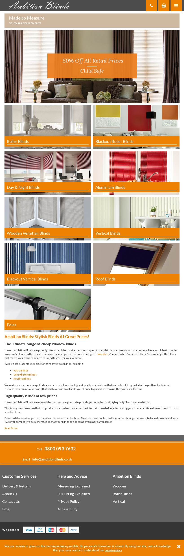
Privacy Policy (68, 501)
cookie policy (113, 550)
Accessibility (67, 509)
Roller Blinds (122, 494)
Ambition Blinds (40, 5)
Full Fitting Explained (73, 494)
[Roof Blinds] (136, 264)
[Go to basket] (163, 5)
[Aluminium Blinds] (136, 172)
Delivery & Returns (16, 486)
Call (56, 449)
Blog (6, 509)
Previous (7, 65)
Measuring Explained (73, 486)
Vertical (119, 501)
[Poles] (47, 310)
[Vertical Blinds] (136, 218)
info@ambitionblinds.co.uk (52, 459)
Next (176, 65)
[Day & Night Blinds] (47, 172)
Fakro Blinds (20, 370)
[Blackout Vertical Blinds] (47, 264)
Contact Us (11, 501)
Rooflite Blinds (22, 378)
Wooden (103, 354)
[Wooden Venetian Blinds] (47, 218)
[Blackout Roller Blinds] (136, 126)
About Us (9, 494)
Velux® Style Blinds (25, 374)
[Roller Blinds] (47, 126)
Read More (11, 428)
